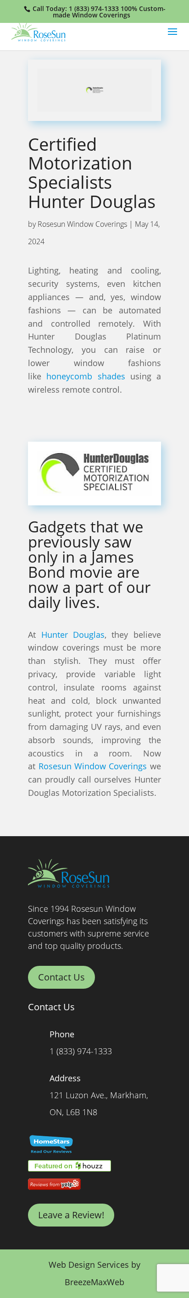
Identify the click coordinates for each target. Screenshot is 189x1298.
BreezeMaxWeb (94, 1281)
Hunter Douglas (73, 634)
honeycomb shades (85, 376)
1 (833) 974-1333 (94, 8)
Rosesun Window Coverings (82, 224)
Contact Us (61, 977)
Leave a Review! (71, 1215)
